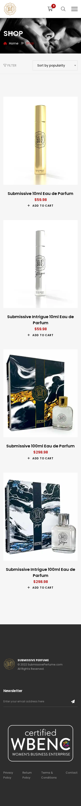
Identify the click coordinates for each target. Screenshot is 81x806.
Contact (72, 773)
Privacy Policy (8, 775)
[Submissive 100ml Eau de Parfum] (40, 393)
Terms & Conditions (49, 775)
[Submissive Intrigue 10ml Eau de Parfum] (40, 264)
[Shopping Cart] (50, 9)
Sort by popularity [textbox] (51, 65)
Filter (11, 65)
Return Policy (27, 775)
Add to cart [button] (43, 205)
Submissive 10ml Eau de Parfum (40, 193)
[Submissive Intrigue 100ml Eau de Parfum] (40, 516)
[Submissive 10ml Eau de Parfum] (40, 141)
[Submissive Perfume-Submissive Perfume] (10, 9)
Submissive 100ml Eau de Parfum (40, 446)
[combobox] (55, 65)
